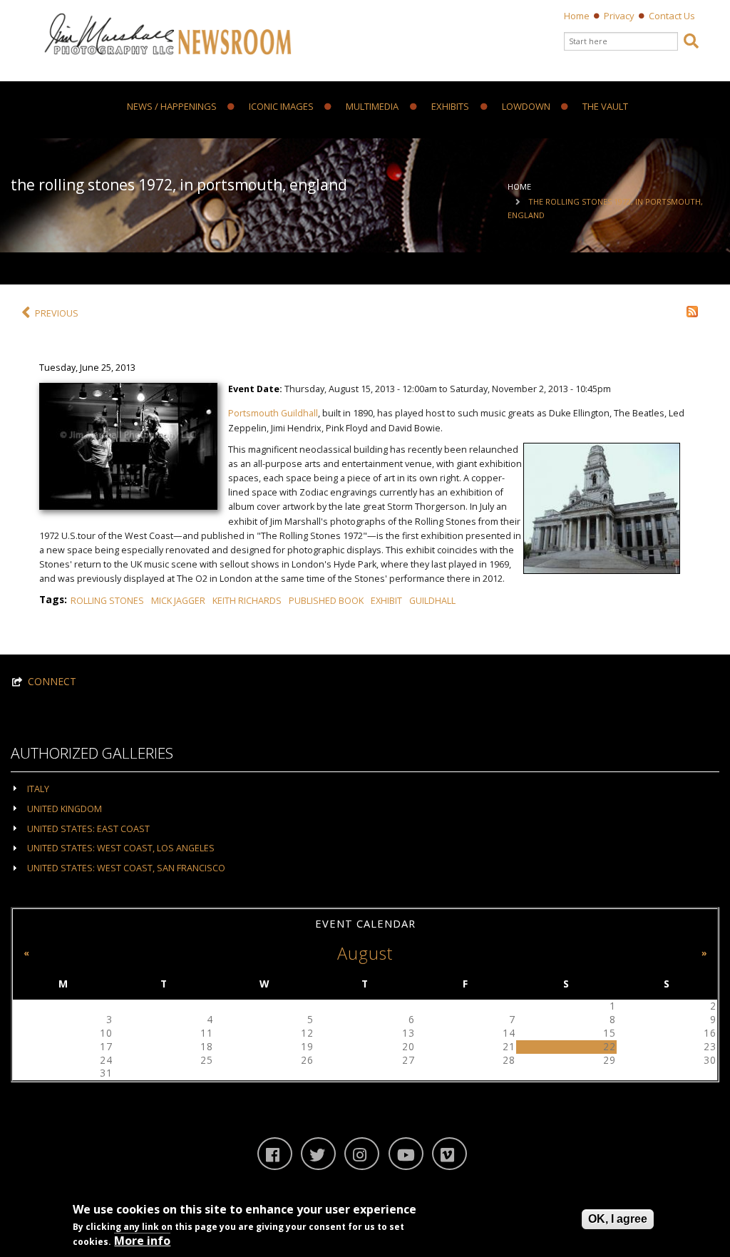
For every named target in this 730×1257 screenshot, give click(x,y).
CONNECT (52, 681)
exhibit (386, 601)
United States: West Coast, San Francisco (126, 868)
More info (142, 1240)
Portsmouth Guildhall (273, 413)
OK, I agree (617, 1219)
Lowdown (526, 107)
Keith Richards (247, 601)
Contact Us (672, 15)
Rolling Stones (107, 601)
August (365, 953)
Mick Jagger (178, 601)
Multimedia (372, 107)
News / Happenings (172, 107)
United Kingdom (64, 809)
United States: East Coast (88, 829)
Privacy (619, 15)
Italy (38, 789)
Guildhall (432, 601)
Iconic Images (281, 107)
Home (577, 15)
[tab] (365, 788)
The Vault (605, 107)
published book (326, 601)
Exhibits (450, 107)
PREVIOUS (56, 313)
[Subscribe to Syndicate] (692, 310)
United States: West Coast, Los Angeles (121, 848)
